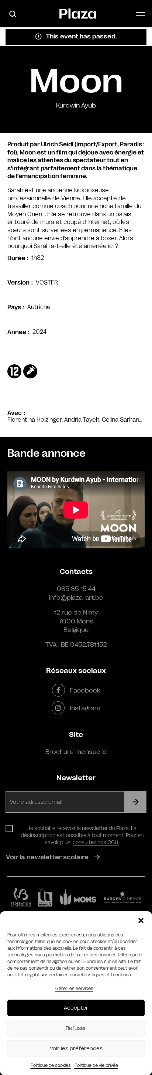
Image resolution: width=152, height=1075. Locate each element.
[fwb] (21, 897)
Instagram (85, 708)
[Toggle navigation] (140, 13)
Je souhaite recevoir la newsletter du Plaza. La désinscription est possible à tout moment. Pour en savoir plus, (82, 835)
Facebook (85, 690)
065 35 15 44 (76, 588)
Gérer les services (74, 988)
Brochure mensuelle (76, 751)
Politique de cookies (51, 1065)
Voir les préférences (76, 1048)
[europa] (122, 897)
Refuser (76, 1028)
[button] (141, 920)
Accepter (76, 1008)
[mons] (78, 897)
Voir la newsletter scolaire (47, 857)
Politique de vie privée (96, 1065)
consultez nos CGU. (96, 842)
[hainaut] (45, 897)
